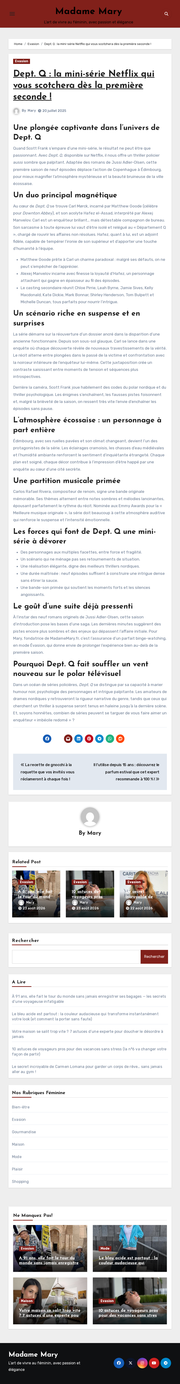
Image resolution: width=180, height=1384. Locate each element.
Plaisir (17, 1169)
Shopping (20, 1181)
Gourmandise (24, 1132)
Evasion (21, 61)
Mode (17, 1157)
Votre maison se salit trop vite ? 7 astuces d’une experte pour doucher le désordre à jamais (49, 1316)
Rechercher (25, 940)
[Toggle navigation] (12, 14)
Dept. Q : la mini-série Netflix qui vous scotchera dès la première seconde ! (83, 86)
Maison (18, 1144)
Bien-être (21, 1107)
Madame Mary (88, 11)
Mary (32, 111)
